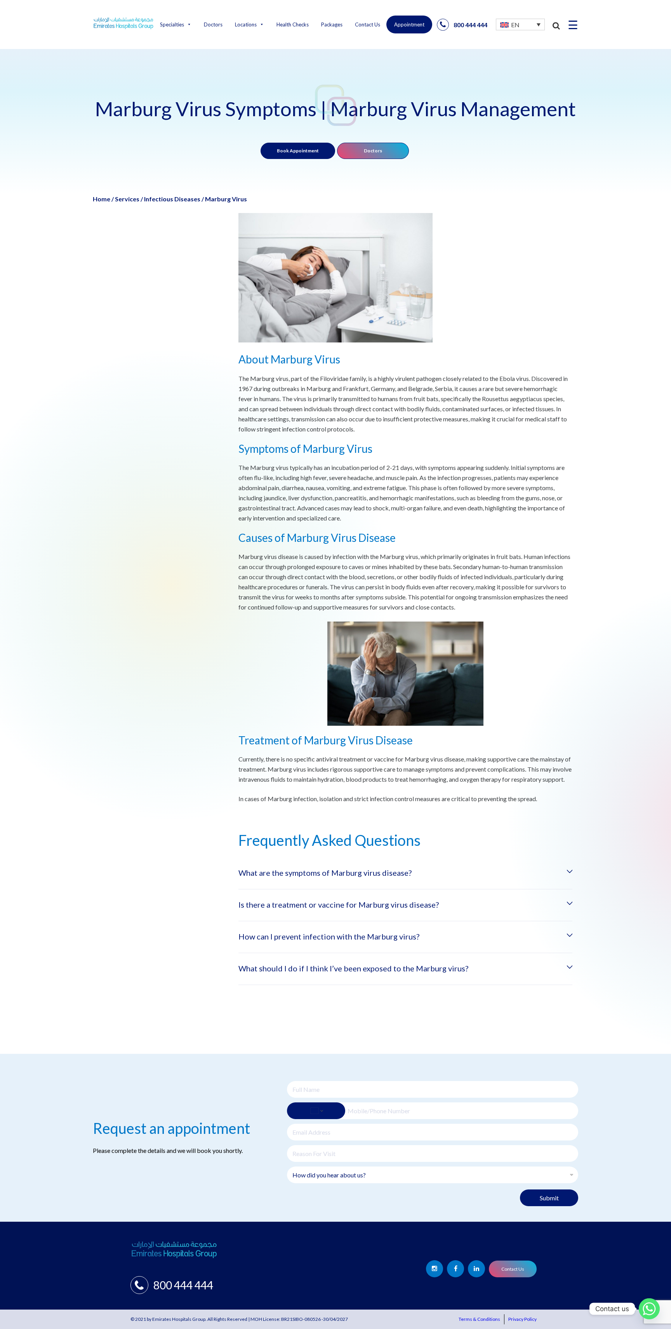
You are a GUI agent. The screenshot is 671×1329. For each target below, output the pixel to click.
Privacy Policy (522, 1319)
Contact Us (367, 24)
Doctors (213, 24)
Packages (331, 24)
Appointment (409, 24)
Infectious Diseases (172, 199)
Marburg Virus (226, 199)
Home (101, 199)
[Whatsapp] (649, 1308)
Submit (549, 1198)
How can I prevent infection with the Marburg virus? (328, 936)
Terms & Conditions (479, 1319)
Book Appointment (298, 151)
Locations (246, 24)
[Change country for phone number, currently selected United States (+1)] (316, 1110)
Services (127, 199)
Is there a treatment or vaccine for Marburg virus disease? (338, 904)
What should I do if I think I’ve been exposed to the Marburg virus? (353, 968)
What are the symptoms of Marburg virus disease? (325, 872)
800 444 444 (470, 24)
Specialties (172, 24)
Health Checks (292, 24)
